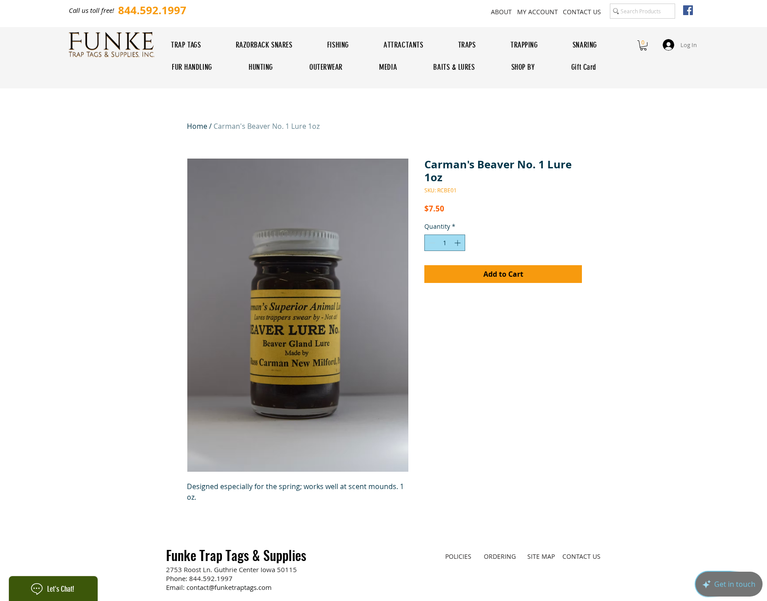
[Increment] (458, 243)
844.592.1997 (211, 578)
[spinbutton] (445, 243)
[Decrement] (431, 243)
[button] (643, 45)
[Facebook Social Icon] (688, 10)
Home (197, 126)
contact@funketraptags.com (229, 587)
